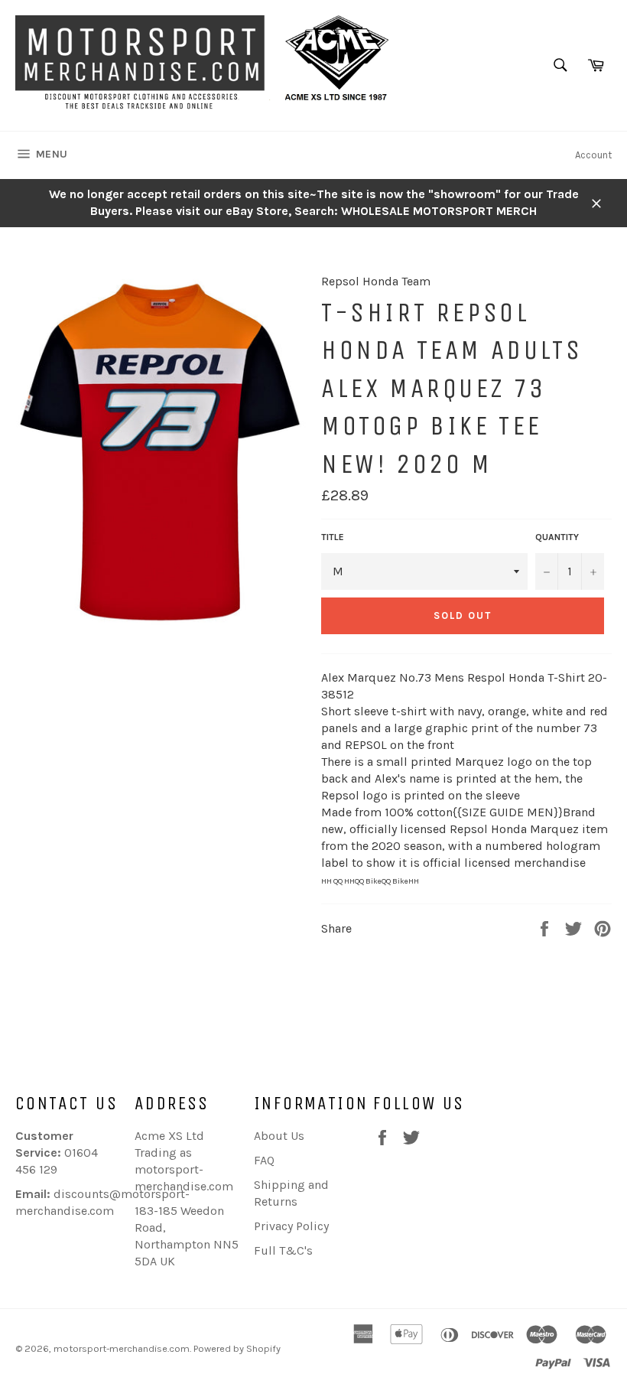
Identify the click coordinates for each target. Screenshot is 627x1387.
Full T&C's (283, 1250)
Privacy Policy (291, 1226)
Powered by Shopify (237, 1348)
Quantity (557, 537)
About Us (279, 1135)
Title (332, 537)
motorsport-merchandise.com (122, 1348)
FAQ (264, 1160)
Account (593, 155)
